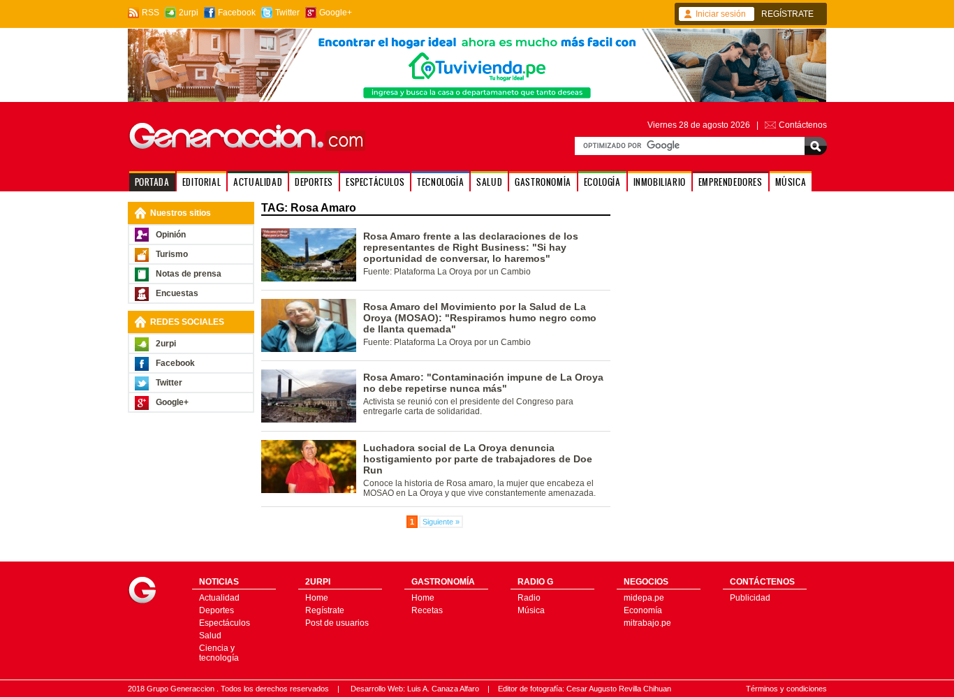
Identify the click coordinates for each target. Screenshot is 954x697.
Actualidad (219, 598)
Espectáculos (224, 623)
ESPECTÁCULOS (375, 182)
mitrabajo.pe (647, 623)
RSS (150, 12)
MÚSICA (791, 182)
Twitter (287, 12)
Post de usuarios (337, 623)
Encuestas (177, 293)
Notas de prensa (188, 274)
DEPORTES (314, 182)
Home (316, 598)
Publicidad (750, 598)
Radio (529, 598)
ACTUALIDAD (257, 182)
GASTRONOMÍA (543, 182)
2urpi (188, 12)
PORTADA (152, 182)
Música (531, 610)
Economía (643, 610)
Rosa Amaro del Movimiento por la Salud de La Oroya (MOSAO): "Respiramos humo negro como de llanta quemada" (479, 318)
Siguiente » (441, 522)
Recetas (427, 610)
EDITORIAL (201, 182)
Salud (210, 635)
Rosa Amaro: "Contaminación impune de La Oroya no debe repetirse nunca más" (483, 383)
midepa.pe (644, 598)
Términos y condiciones (786, 688)
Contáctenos (803, 125)
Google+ (335, 12)
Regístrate (324, 610)
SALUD (489, 182)
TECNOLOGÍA (440, 182)
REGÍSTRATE (787, 14)
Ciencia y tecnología (219, 653)
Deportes (216, 610)
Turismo (172, 254)
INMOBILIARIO (659, 182)
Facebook (237, 12)
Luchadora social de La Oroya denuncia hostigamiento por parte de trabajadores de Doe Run (477, 459)
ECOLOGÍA (602, 182)
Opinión (171, 235)
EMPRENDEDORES (730, 182)
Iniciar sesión (721, 14)
